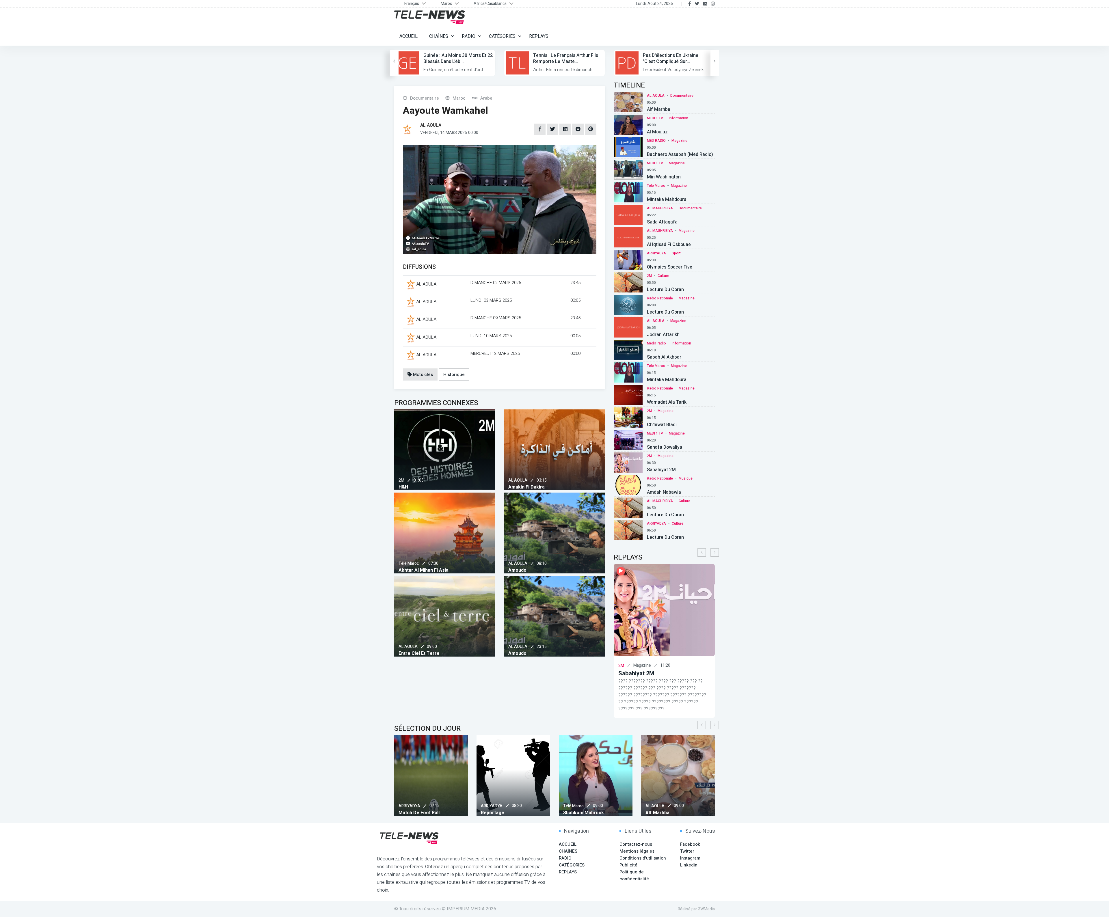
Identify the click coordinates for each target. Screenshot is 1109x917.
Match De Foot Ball (681, 812)
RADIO (468, 36)
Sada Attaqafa (662, 222)
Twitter (687, 851)
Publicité (628, 865)
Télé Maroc (409, 563)
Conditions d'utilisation (642, 858)
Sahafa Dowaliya (664, 447)
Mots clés (422, 374)
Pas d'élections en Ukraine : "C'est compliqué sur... (672, 58)
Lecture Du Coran (665, 289)
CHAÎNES (438, 36)
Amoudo (517, 570)
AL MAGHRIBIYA (660, 208)
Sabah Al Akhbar (664, 357)
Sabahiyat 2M (661, 469)
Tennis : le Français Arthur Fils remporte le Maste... (565, 58)
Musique (686, 478)
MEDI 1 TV (655, 118)
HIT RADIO (653, 666)
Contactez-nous (635, 844)
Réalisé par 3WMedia (696, 909)
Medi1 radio (656, 343)
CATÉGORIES (502, 36)
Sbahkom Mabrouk (516, 812)
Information (678, 118)
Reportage (425, 812)
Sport (676, 253)
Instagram (690, 858)
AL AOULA (517, 480)
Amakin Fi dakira (526, 487)
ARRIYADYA (656, 253)
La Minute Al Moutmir (672, 673)
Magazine (679, 140)
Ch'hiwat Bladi (662, 424)
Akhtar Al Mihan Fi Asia (424, 570)
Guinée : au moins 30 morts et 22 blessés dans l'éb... (458, 58)
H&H (403, 487)
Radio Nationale (660, 298)
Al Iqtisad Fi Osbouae (669, 244)
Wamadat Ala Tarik (666, 402)
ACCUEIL (408, 36)
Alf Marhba (658, 109)
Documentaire (681, 95)
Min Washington (664, 177)
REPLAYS (538, 36)
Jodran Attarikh (663, 334)
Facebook (690, 844)
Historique (454, 374)
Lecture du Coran (665, 312)
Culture (663, 275)
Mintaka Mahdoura (666, 199)
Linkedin (688, 865)
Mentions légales (636, 851)
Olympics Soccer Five (669, 267)
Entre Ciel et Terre (419, 653)
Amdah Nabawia (664, 492)
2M (401, 480)
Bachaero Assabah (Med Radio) (680, 154)
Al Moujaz (657, 131)
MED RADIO (656, 140)
